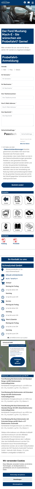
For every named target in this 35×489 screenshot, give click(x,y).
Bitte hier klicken (25, 143)
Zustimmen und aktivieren (17, 361)
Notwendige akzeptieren (17, 474)
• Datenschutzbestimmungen (13, 149)
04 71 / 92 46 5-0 (12, 278)
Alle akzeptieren (17, 484)
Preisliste (16, 243)
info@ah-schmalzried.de (14, 275)
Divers (18, 70)
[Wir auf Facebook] (25, 2)
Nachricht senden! (17, 185)
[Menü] (32, 3)
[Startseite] (5, 2)
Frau (11, 70)
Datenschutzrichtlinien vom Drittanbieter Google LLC (16, 353)
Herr (4, 70)
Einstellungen (17, 479)
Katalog (4, 243)
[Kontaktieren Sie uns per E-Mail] (29, 2)
